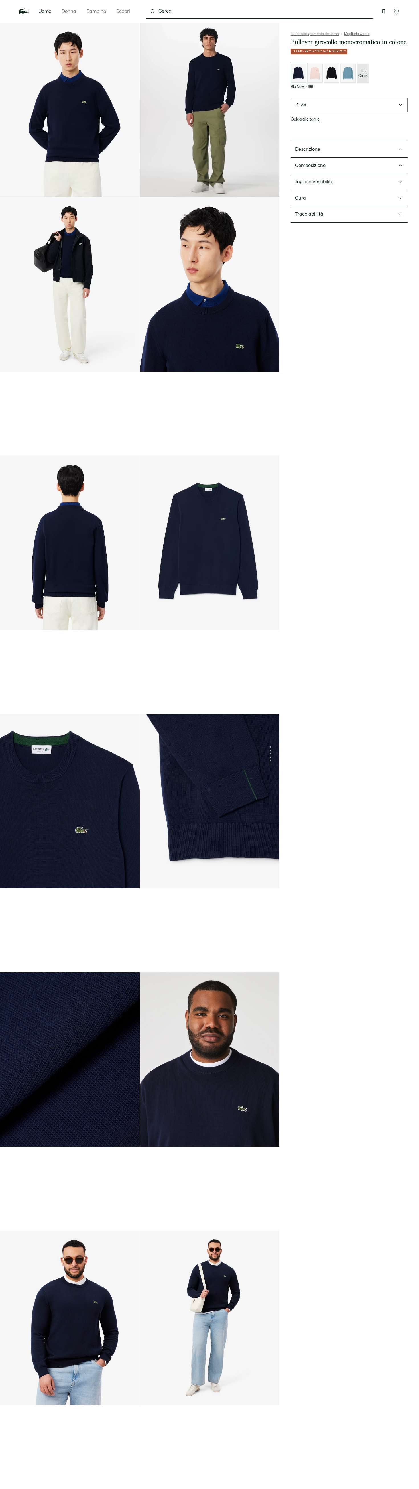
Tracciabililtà (309, 214)
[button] (396, 11)
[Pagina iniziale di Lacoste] (23, 11)
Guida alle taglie (305, 119)
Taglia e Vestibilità (314, 182)
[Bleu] (348, 73)
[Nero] (331, 73)
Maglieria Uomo (357, 34)
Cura (300, 198)
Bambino (96, 11)
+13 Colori (363, 74)
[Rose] (315, 73)
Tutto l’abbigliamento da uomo (315, 34)
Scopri (123, 11)
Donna (69, 11)
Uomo (44, 11)
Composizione (310, 165)
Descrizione (307, 149)
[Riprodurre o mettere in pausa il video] (150, 188)
